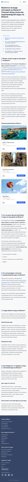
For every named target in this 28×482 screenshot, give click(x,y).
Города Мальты (4, 426)
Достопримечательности (7, 432)
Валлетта (3, 440)
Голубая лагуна (4, 434)
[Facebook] (2, 475)
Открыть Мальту (5, 419)
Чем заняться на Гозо (6, 428)
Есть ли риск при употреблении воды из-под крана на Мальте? (14, 42)
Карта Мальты (4, 453)
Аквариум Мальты (5, 443)
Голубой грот (4, 436)
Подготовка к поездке (7, 447)
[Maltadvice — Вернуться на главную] (5, 2)
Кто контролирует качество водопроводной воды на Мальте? (12, 46)
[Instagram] (5, 475)
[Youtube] (9, 475)
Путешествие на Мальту (6, 449)
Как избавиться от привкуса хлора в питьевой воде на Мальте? (13, 52)
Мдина (2, 441)
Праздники (3, 456)
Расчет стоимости (5, 462)
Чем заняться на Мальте (6, 421)
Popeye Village (4, 438)
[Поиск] (20, 2)
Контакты (3, 464)
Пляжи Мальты (4, 423)
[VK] (12, 475)
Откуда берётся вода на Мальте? (12, 48)
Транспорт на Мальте (6, 451)
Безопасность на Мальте (6, 454)
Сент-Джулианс (4, 425)
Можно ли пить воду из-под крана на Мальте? (13, 38)
